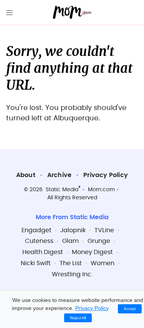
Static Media (62, 189)
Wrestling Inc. (72, 274)
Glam (70, 241)
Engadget (36, 230)
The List (71, 263)
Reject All (78, 318)
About (25, 175)
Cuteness (39, 241)
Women (102, 263)
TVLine (104, 230)
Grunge (99, 241)
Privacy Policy (105, 175)
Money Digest (92, 252)
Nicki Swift (36, 263)
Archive (59, 175)
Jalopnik (73, 230)
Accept (130, 309)
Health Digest (42, 252)
